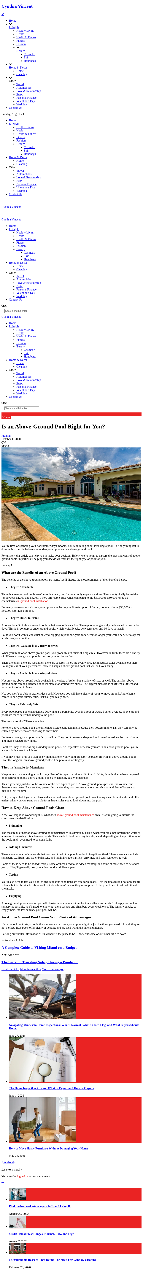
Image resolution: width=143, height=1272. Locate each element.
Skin (26, 57)
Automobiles (23, 87)
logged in (22, 1176)
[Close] (2, 1182)
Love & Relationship (28, 91)
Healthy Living (25, 30)
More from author (30, 969)
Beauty (20, 50)
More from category (53, 969)
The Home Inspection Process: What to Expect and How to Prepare (51, 1088)
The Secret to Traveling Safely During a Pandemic (39, 962)
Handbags (30, 60)
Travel (20, 84)
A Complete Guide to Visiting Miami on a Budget (39, 947)
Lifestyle (14, 27)
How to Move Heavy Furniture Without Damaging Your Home (48, 1148)
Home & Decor (18, 67)
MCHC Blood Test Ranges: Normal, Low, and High (41, 1234)
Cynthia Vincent (17, 6)
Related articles (10, 969)
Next (11, 1162)
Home (12, 20)
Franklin (6, 435)
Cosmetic (29, 54)
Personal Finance (26, 97)
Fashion (21, 44)
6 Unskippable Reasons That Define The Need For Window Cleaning (52, 1259)
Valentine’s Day (25, 101)
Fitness (20, 40)
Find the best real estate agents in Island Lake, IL (40, 1206)
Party (19, 94)
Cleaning (21, 74)
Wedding (21, 104)
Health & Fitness (26, 37)
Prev (5, 1162)
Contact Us (15, 107)
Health (20, 34)
